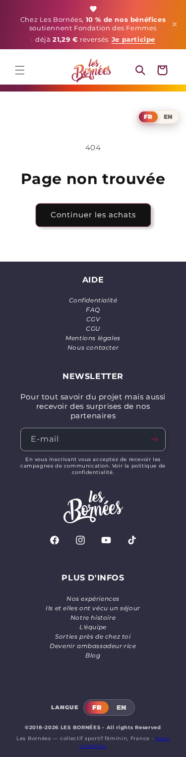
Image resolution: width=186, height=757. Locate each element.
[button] (20, 70)
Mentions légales (93, 338)
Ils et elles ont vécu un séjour (93, 608)
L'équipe (93, 627)
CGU (93, 328)
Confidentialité (93, 300)
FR (148, 116)
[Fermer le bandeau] (174, 24)
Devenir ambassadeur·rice (93, 646)
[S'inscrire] (154, 439)
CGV (93, 319)
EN (168, 116)
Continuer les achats (93, 214)
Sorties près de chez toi (92, 636)
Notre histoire (93, 617)
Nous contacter (93, 347)
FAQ (93, 309)
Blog (92, 655)
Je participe (133, 39)
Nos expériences (93, 598)
